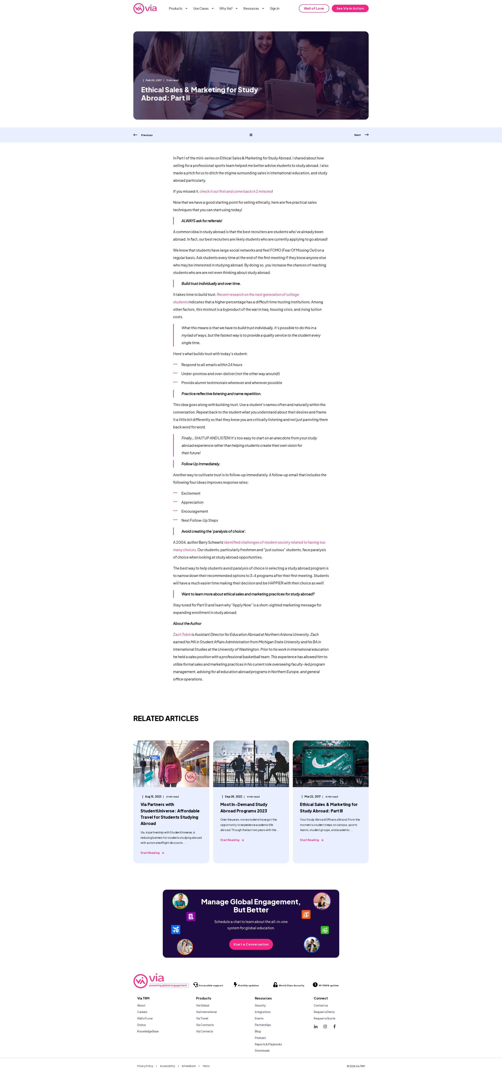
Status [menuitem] (141, 1024)
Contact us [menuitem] (321, 1005)
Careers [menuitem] (142, 1012)
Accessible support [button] (211, 985)
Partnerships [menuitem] (263, 1024)
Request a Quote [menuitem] (324, 1018)
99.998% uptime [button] (329, 985)
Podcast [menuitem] (260, 1037)
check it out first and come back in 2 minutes (236, 191)
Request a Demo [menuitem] (324, 1012)
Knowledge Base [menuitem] (148, 1031)
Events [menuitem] (259, 1018)
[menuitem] (186, 8)
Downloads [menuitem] (262, 1050)
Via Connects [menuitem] (204, 1031)
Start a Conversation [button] (251, 944)
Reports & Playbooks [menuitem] (268, 1044)
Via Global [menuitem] (202, 1005)
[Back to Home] (145, 8)
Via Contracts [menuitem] (205, 1024)
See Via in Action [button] (350, 8)
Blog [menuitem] (258, 1031)
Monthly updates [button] (248, 985)
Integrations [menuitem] (263, 1012)
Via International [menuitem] (206, 1012)
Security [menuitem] (260, 1005)
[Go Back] (251, 135)
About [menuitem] (141, 1005)
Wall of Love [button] (314, 8)
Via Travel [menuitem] (202, 1018)
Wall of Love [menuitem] (145, 1018)
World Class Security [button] (292, 985)
